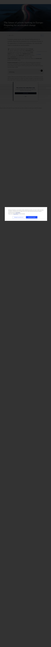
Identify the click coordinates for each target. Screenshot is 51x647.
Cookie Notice (17, 212)
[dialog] (26, 214)
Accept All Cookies (31, 217)
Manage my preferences (18, 217)
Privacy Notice (15, 213)
